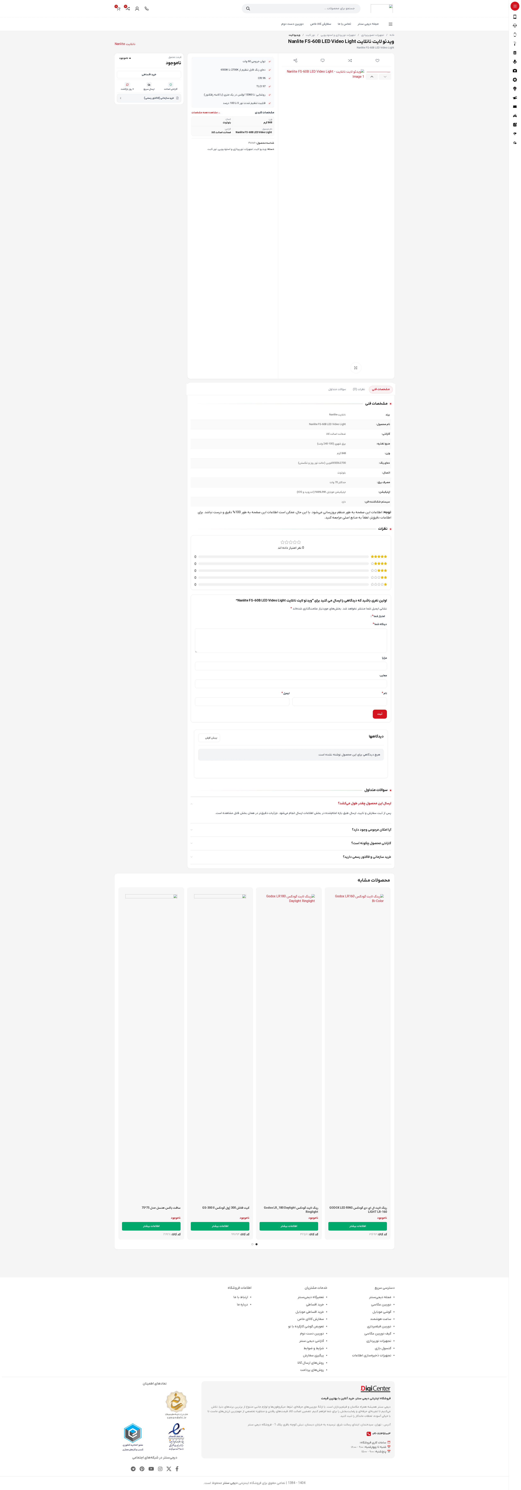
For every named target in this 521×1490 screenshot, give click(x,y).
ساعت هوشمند (380, 1319)
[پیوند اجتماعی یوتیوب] (151, 1469)
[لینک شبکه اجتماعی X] (168, 1469)
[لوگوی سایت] (382, 8)
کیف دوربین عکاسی (377, 1334)
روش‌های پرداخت (312, 1370)
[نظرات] (322, 60)
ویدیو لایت (260, 149)
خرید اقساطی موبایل (310, 1312)
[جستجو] (248, 8)
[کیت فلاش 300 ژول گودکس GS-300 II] (220, 1047)
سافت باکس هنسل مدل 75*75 (161, 1208)
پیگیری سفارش (313, 1355)
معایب (383, 675)
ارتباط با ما (240, 1297)
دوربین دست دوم (312, 1334)
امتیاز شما (378, 616)
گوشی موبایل (382, 1312)
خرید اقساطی (149, 74)
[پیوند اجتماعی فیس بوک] (177, 1469)
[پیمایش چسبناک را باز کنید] (390, 24)
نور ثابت (310, 35)
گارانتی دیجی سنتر (311, 1341)
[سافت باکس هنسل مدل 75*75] (151, 1047)
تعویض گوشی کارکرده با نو (306, 1326)
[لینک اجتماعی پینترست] (142, 1469)
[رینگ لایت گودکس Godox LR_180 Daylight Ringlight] (289, 1047)
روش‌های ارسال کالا (310, 1363)
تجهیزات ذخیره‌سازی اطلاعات (371, 1355)
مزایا (384, 658)
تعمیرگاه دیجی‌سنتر (311, 1297)
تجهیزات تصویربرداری (372, 35)
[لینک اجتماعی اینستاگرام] (160, 1469)
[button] (385, 77)
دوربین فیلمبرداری (379, 1326)
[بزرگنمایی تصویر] (356, 368)
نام (384, 693)
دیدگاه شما (380, 624)
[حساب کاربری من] (137, 8)
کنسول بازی (383, 1348)
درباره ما (242, 1305)
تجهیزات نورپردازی (378, 1341)
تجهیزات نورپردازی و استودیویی (338, 35)
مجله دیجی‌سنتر (380, 1297)
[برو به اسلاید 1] (256, 1244)
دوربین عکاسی (381, 1305)
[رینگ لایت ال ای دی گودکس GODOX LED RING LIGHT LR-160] (357, 1047)
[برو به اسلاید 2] (252, 1244)
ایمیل (285, 693)
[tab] (381, 389)
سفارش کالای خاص (310, 1319)
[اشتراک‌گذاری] (295, 60)
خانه (391, 35)
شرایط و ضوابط (314, 1348)
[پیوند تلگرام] (133, 1469)
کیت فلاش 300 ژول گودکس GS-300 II (225, 1208)
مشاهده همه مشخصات (204, 112)
